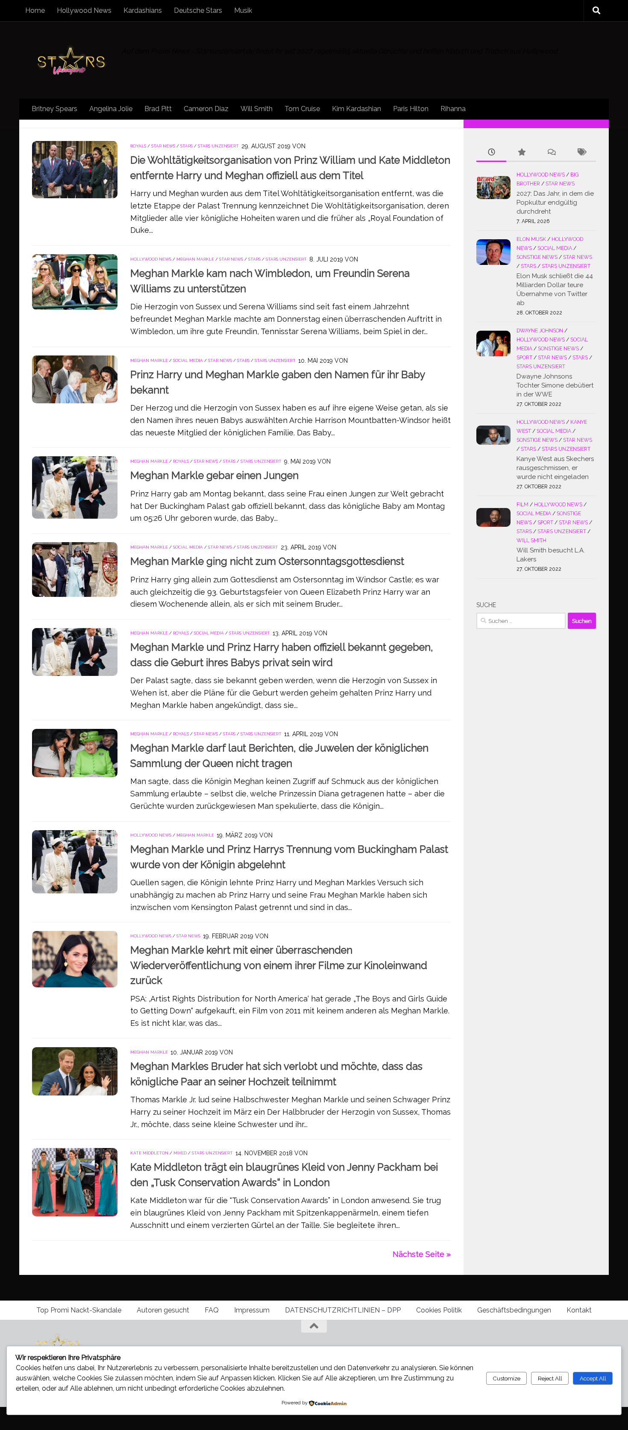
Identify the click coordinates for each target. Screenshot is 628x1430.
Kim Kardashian (356, 109)
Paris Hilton (410, 109)
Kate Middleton (149, 1153)
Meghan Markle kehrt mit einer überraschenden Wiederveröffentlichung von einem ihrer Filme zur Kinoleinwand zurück (278, 965)
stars (186, 146)
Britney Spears (54, 109)
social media (188, 360)
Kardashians (142, 10)
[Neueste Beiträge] (491, 153)
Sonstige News (537, 257)
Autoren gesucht (163, 1310)
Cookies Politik (439, 1310)
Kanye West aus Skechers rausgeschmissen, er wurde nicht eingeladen (555, 468)
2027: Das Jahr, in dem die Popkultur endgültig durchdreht (555, 202)
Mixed (180, 1153)
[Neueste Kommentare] (551, 153)
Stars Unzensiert (218, 146)
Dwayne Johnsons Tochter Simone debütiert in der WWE (554, 385)
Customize (506, 1378)
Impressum (252, 1310)
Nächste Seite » (422, 1254)
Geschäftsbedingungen (514, 1310)
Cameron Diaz (206, 109)
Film (522, 505)
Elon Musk (531, 239)
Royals (138, 146)
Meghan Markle (195, 259)
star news (163, 146)
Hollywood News (84, 10)
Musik (243, 10)
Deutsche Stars (198, 10)
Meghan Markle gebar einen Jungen (214, 476)
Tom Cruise (302, 109)
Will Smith (257, 109)
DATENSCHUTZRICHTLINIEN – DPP (343, 1310)
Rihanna (453, 109)
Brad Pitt (158, 109)
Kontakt (579, 1310)
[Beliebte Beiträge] (521, 153)
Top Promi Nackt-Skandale (78, 1310)
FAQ (212, 1310)
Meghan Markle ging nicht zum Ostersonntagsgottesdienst (267, 561)
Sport (524, 358)
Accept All (593, 1378)
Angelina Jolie (110, 109)
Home (35, 10)
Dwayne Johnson (539, 331)
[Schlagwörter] (581, 153)
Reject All (550, 1378)
